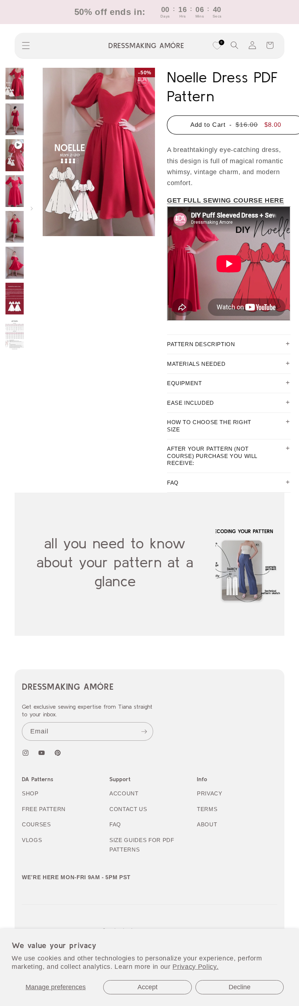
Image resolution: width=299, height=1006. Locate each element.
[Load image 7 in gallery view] (14, 334)
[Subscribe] (144, 731)
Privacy (209, 793)
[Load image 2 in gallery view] (14, 119)
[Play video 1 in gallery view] (14, 155)
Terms (207, 809)
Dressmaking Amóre (67, 687)
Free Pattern (44, 809)
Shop (30, 793)
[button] (26, 45)
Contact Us (128, 809)
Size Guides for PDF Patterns (141, 845)
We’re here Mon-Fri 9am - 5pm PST (76, 877)
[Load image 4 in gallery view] (14, 227)
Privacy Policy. (195, 966)
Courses (36, 824)
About (207, 824)
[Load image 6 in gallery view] (14, 298)
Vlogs (32, 840)
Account (124, 793)
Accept (147, 987)
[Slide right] (32, 209)
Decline (240, 987)
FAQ (115, 824)
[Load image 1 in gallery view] (14, 83)
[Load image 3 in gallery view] (14, 191)
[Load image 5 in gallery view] (14, 262)
